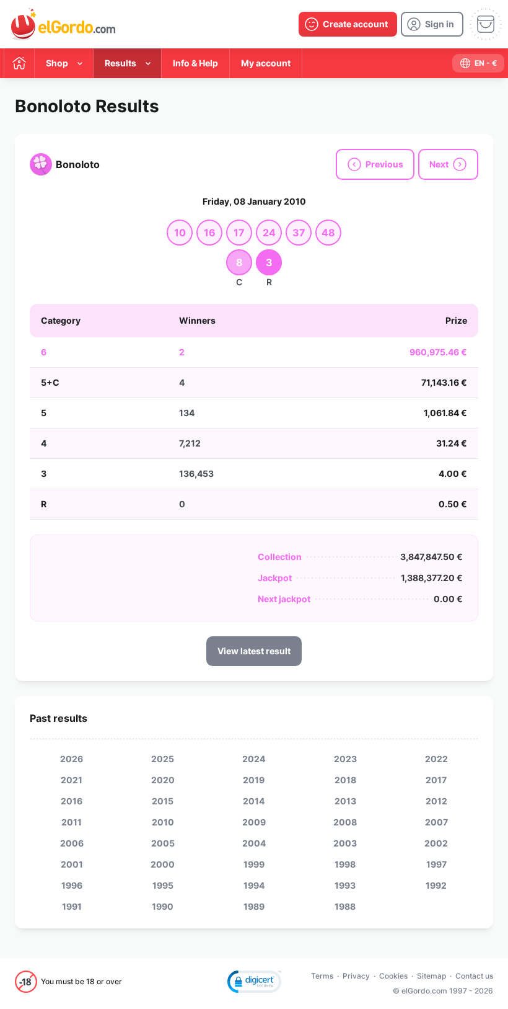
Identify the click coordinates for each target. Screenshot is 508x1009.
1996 (71, 885)
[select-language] (478, 63)
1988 (345, 906)
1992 (436, 885)
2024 (253, 758)
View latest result (254, 651)
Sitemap (431, 975)
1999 (254, 864)
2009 (254, 822)
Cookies (393, 975)
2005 (163, 843)
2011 (71, 822)
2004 (254, 843)
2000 (163, 864)
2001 (72, 864)
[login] (432, 24)
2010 (163, 822)
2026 (71, 758)
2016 (71, 801)
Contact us (474, 975)
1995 (162, 885)
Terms (322, 975)
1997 (436, 864)
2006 (72, 843)
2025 (162, 758)
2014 (254, 801)
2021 (71, 780)
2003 (345, 843)
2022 (436, 758)
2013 (345, 801)
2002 (436, 843)
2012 (436, 801)
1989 (254, 906)
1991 (72, 906)
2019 (254, 780)
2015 (162, 801)
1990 (162, 906)
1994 (254, 885)
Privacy (356, 975)
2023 (345, 758)
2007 (436, 822)
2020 (163, 780)
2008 (345, 822)
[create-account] (348, 24)
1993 (345, 885)
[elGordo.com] (63, 24)
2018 (345, 780)
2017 (436, 780)
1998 (345, 864)
